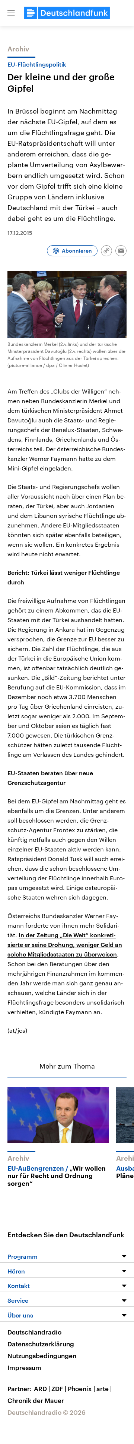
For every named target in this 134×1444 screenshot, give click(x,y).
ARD (42, 1388)
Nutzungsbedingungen (41, 1355)
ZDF (58, 1388)
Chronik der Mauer (35, 1400)
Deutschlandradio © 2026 (46, 1412)
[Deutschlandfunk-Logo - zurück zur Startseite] (67, 13)
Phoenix (81, 1388)
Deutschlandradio (34, 1332)
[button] (11, 13)
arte (104, 1388)
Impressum (24, 1367)
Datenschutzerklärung (40, 1343)
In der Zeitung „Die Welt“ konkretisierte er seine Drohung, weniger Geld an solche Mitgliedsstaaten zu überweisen (64, 944)
